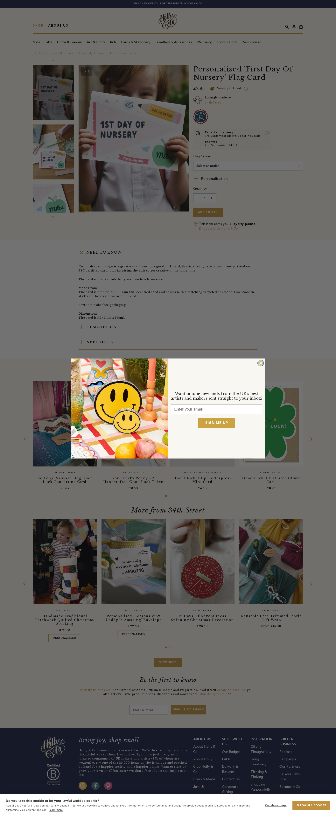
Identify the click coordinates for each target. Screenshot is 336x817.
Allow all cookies (311, 805)
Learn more (56, 809)
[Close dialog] (261, 363)
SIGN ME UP (216, 423)
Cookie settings (276, 805)
